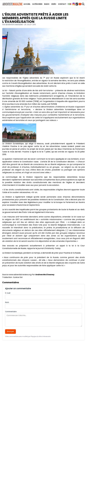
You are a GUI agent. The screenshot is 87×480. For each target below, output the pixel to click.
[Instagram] (73, 4)
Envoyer (10, 331)
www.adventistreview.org (20, 274)
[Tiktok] (76, 4)
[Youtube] (80, 4)
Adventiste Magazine (14, 24)
